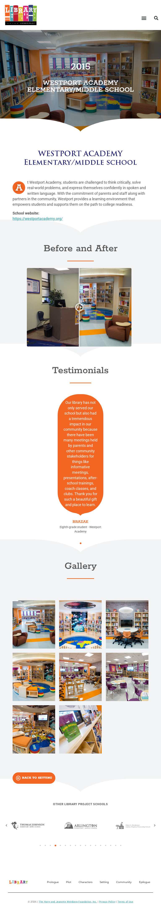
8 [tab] (75, 845)
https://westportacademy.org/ (38, 219)
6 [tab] (65, 845)
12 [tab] (95, 845)
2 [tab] (45, 845)
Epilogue (144, 882)
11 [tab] (90, 845)
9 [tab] (80, 845)
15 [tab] (111, 845)
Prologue (53, 882)
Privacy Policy (107, 901)
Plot (68, 882)
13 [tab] (101, 845)
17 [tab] (121, 845)
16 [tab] (116, 845)
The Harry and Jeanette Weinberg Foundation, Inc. (68, 901)
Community (124, 882)
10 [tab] (85, 845)
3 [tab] (50, 845)
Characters (85, 882)
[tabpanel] (80, 464)
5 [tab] (60, 845)
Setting (104, 882)
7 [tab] (70, 845)
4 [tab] (55, 845)
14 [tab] (106, 845)
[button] (144, 18)
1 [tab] (80, 543)
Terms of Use (125, 901)
